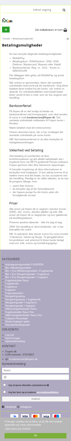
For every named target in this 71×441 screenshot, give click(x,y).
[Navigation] (6, 30)
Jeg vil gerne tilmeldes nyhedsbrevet (33, 384)
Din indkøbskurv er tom (49, 29)
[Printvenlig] (67, 38)
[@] (35, 377)
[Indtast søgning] (49, 9)
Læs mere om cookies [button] (18, 428)
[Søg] (64, 10)
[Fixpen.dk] (35, 20)
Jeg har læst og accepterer (33, 392)
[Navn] (35, 370)
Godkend (35, 399)
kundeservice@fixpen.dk (41, 117)
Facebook (10, 406)
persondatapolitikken (48, 392)
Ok (35, 435)
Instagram (26, 406)
